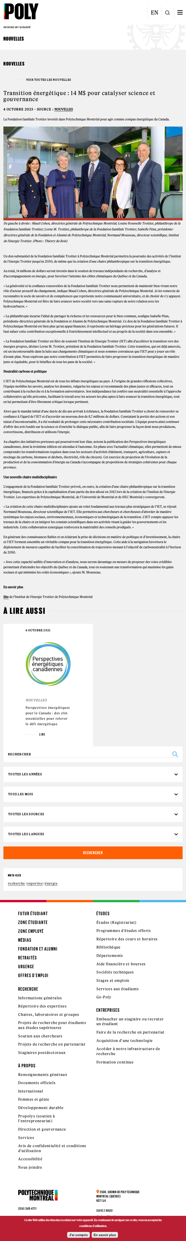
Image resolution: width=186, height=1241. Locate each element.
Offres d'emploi (33, 975)
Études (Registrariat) (116, 922)
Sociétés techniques (115, 972)
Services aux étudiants (117, 989)
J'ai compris (78, 1235)
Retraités (27, 957)
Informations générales (40, 998)
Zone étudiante (33, 922)
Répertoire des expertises (42, 1006)
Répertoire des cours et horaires (127, 939)
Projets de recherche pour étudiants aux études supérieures (52, 1025)
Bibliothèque (108, 947)
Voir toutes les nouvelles (48, 79)
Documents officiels (37, 1082)
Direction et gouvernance (42, 1129)
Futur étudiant (33, 913)
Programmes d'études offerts (123, 930)
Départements (109, 955)
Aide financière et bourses (121, 964)
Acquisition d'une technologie (124, 1040)
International (30, 1091)
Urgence (26, 966)
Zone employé (31, 931)
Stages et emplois (113, 980)
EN (154, 12)
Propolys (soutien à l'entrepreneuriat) (36, 1118)
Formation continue (115, 1062)
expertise (35, 883)
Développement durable (41, 1107)
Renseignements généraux (42, 1074)
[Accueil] (21, 11)
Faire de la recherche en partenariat (130, 1032)
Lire (42, 734)
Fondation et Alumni (38, 948)
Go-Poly (104, 997)
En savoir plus (105, 1235)
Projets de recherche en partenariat (52, 1044)
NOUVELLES (63, 109)
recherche (16, 883)
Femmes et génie (33, 1099)
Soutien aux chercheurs (40, 1036)
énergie (51, 883)
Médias (25, 940)
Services (26, 1137)
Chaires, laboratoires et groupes (48, 1014)
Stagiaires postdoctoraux (42, 1052)
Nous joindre (30, 1167)
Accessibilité (30, 1159)
